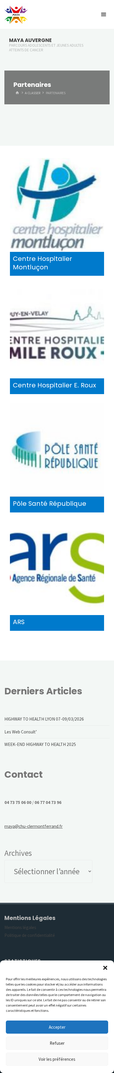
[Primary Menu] (103, 14)
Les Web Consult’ (20, 732)
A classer (32, 93)
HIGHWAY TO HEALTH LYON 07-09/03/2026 (44, 719)
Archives (18, 853)
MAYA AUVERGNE (30, 40)
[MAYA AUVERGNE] (16, 14)
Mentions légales (20, 927)
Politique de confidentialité (29, 935)
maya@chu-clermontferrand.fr (33, 826)
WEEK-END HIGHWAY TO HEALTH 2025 (40, 744)
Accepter (57, 1027)
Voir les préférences (57, 1059)
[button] (105, 968)
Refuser (57, 1043)
